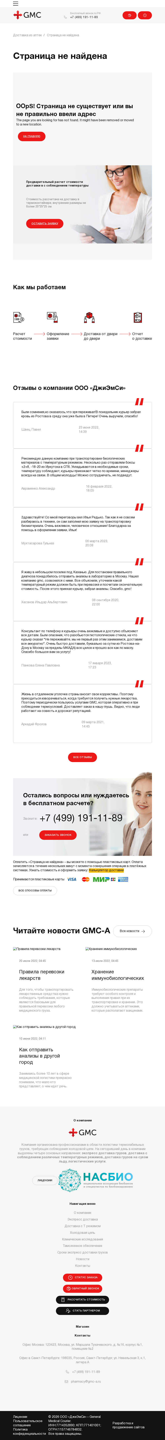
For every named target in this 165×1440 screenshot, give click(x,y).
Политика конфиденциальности (29, 1431)
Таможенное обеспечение (82, 1246)
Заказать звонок (57, 835)
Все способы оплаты (35, 891)
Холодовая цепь (82, 1233)
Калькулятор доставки (106, 870)
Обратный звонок (85, 1289)
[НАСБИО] (95, 1178)
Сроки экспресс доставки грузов (82, 1252)
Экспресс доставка (82, 1219)
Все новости (130, 931)
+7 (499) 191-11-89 (84, 17)
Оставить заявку (44, 224)
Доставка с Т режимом (83, 1226)
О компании (82, 1213)
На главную (31, 136)
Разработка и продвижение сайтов (128, 1425)
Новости (82, 1259)
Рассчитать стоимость (85, 1300)
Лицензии (45, 1180)
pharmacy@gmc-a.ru (86, 1381)
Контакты (82, 1266)
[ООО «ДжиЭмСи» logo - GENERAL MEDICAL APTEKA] (27, 15)
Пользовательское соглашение (27, 1423)
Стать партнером (85, 1311)
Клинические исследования (82, 1239)
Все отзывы (82, 757)
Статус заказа (145, 15)
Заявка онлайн (130, 15)
